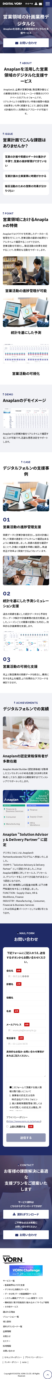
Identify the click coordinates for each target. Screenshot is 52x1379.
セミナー (6, 1340)
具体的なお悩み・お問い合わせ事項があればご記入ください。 (25, 1053)
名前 (8, 1011)
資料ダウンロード (36, 3)
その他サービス (11, 1306)
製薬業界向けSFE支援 (15, 1285)
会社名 (9, 970)
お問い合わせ (40, 3)
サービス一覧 (9, 1280)
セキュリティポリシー (13, 1357)
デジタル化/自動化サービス (17, 1289)
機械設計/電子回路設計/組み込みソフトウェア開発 (27, 1302)
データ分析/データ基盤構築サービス (21, 1293)
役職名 (9, 997)
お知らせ (6, 1336)
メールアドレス (13, 1024)
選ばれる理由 (9, 1311)
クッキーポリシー (11, 1362)
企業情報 (7, 1331)
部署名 (9, 984)
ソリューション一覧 (11, 1316)
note (24, 1362)
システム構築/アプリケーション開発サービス (24, 1298)
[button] (47, 3)
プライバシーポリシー (34, 1357)
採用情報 (7, 1345)
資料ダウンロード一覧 (12, 1326)
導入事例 (7, 1321)
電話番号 (11, 1038)
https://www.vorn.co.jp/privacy (23, 1121)
